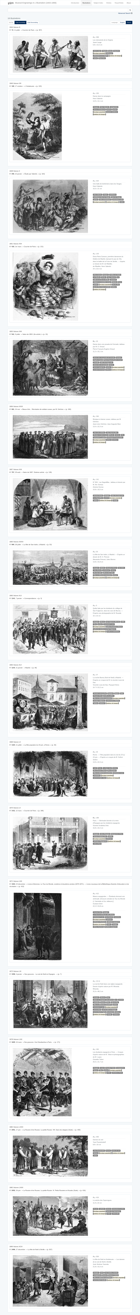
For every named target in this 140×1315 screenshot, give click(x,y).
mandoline (97, 775)
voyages (115, 924)
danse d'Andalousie (99, 109)
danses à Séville (113, 1275)
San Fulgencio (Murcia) (112, 621)
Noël (122, 693)
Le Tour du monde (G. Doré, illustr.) (104, 914)
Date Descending (32, 22)
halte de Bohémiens (105, 199)
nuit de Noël (97, 1009)
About (129, 3)
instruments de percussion (114, 437)
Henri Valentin (104, 107)
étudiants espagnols (111, 926)
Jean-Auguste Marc (112, 432)
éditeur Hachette (98, 926)
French (129, 22)
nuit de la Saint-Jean (99, 778)
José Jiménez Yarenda (111, 1272)
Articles (108, 3)
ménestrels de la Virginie (101, 55)
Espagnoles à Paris (117, 834)
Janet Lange (97, 51)
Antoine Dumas (98, 495)
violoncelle (116, 1213)
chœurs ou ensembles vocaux (102, 282)
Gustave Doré (98, 912)
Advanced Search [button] (124, 13)
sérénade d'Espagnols (100, 841)
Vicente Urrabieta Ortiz (100, 836)
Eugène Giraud (98, 360)
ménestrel (109, 53)
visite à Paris (97, 843)
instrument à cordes (99, 437)
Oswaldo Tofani (110, 1068)
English (122, 22)
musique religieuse (99, 700)
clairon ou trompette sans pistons (103, 999)
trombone (116, 1014)
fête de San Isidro (109, 572)
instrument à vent (118, 199)
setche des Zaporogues (113, 1211)
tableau (114, 287)
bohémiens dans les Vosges (102, 197)
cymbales (96, 1002)
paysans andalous (112, 112)
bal (118, 277)
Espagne (96, 107)
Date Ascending (20, 22)
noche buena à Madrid (112, 700)
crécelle (121, 999)
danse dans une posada (100, 364)
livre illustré (109, 917)
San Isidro (121, 567)
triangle (115, 500)
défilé (122, 621)
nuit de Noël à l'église (100, 1012)
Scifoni (115, 768)
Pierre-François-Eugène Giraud (113, 360)
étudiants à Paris (117, 1072)
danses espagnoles (99, 367)
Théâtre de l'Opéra (115, 274)
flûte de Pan (114, 1002)
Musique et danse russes (101, 435)
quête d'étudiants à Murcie (114, 626)
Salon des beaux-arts (106, 362)
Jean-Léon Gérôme (99, 432)
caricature (113, 279)
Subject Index (98, 3)
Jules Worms (97, 570)
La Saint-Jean (107, 768)
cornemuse (106, 570)
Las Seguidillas (98, 498)
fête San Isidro (98, 572)
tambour (115, 439)
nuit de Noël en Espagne (109, 1009)
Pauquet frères (98, 695)
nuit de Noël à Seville (100, 1280)
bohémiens (112, 194)
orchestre (110, 1012)
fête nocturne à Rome (100, 770)
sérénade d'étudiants (100, 922)
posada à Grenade (99, 369)
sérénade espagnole (113, 922)
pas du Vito (116, 284)
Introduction (75, 3)
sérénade (109, 838)
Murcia (102, 621)
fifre (122, 435)
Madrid (102, 567)
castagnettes (114, 107)
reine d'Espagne (105, 834)
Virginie (104, 51)
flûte (95, 624)
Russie (112, 435)
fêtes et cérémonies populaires (102, 575)
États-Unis (102, 58)
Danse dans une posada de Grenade (104, 357)
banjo (110, 51)
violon (95, 58)
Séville (103, 277)
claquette (116, 51)
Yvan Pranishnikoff (99, 1150)
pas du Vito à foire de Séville (102, 287)
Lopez (102, 1068)
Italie (95, 768)
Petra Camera (97, 274)
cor (116, 999)
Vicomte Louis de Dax (100, 693)
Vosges (105, 194)
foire (120, 282)
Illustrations (86, 3)
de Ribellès (97, 277)
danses (109, 109)
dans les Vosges (116, 197)
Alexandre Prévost (111, 567)
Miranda (102, 997)
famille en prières (109, 695)
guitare (115, 109)
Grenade (96, 362)
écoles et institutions (113, 631)
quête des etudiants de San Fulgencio (105, 629)
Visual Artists (119, 3)
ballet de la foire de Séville (101, 279)
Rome (100, 768)
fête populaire (112, 770)
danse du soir (116, 1150)
